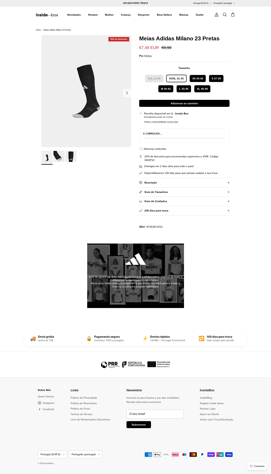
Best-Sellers (164, 14)
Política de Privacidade (84, 397)
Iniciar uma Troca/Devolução (216, 419)
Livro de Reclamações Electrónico (90, 419)
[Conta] (216, 15)
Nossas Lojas (208, 408)
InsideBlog (206, 397)
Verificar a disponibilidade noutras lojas (161, 122)
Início (38, 30)
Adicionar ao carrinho (184, 103)
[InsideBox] (47, 14)
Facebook (48, 409)
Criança (126, 14)
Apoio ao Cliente (209, 414)
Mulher (109, 14)
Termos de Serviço (81, 414)
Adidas (148, 55)
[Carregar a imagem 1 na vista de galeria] (86, 91)
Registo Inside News (212, 403)
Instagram (48, 402)
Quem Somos (46, 396)
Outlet (200, 14)
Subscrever (139, 424)
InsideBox (49, 463)
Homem (93, 14)
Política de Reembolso (84, 403)
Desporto (144, 14)
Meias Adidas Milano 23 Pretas (57, 30)
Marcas (183, 14)
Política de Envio (80, 408)
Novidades (74, 14)
